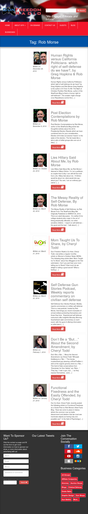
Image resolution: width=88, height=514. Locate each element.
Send (23, 482)
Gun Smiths (66, 499)
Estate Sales (66, 491)
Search (82, 10)
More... (76, 499)
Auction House (76, 483)
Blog (73, 25)
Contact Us (50, 25)
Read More (56, 103)
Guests (63, 25)
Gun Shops (80, 495)
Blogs (64, 487)
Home (7, 25)
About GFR (19, 25)
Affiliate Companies (69, 479)
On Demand (35, 25)
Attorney (65, 483)
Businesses (10, 32)
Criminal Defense (75, 487)
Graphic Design (68, 495)
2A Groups (66, 475)
